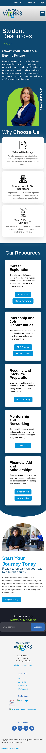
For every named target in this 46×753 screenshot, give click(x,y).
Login (42, 3)
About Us (17, 3)
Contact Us (30, 3)
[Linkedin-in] (25, 728)
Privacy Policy (14, 749)
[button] (42, 13)
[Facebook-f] (14, 728)
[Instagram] (20, 728)
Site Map (4, 749)
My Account (23, 689)
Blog (20, 678)
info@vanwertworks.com (23, 665)
